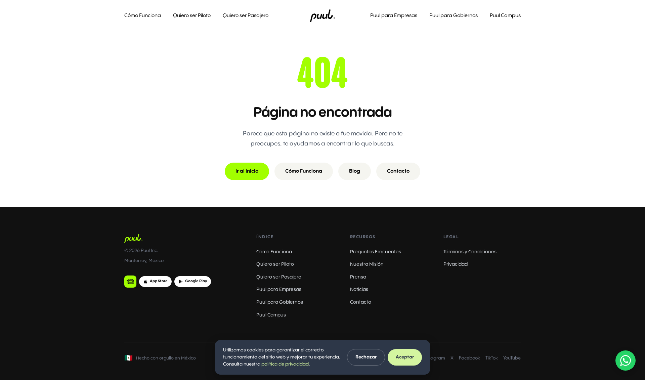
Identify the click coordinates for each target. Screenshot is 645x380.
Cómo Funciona (142, 15)
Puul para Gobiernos (453, 15)
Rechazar (366, 357)
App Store (159, 281)
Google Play (196, 281)
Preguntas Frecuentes (375, 251)
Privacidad (455, 264)
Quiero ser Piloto (192, 15)
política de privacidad (285, 364)
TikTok (491, 358)
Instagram (434, 358)
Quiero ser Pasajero (245, 15)
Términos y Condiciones (470, 251)
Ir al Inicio (246, 171)
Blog (354, 171)
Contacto (398, 171)
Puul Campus (505, 15)
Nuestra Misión (367, 264)
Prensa (358, 277)
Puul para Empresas (393, 15)
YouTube (512, 358)
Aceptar (405, 357)
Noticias (359, 289)
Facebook (469, 358)
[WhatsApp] (625, 360)
